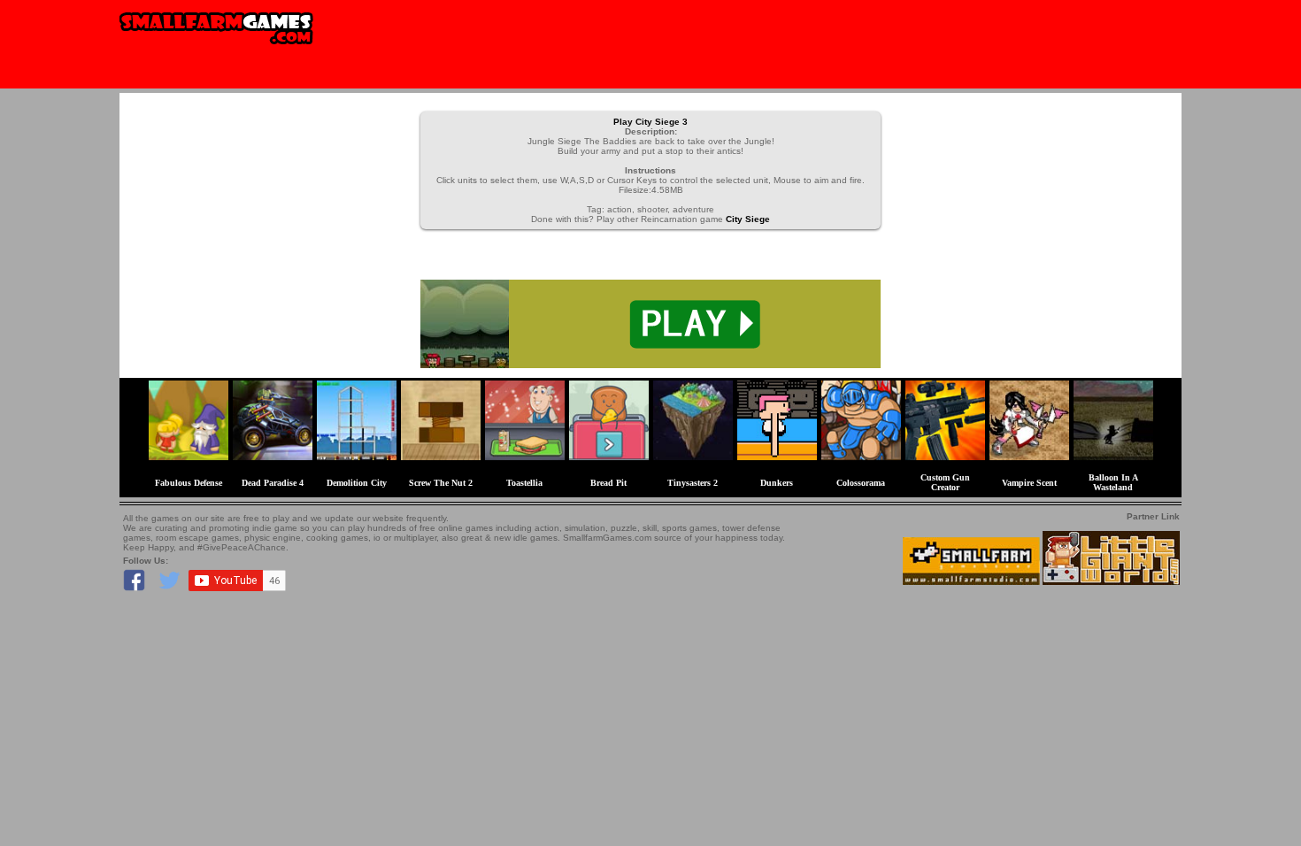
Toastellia (524, 483)
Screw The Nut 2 (441, 483)
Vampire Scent (1029, 483)
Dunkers (776, 483)
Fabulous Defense (188, 483)
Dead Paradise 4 (273, 483)
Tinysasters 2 (692, 483)
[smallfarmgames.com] (216, 50)
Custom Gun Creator (945, 482)
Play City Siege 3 (650, 122)
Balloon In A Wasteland (1113, 482)
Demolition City (357, 483)
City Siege (748, 219)
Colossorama (860, 483)
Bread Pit (608, 483)
